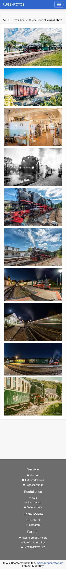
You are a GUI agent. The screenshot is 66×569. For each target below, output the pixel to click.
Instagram (35, 524)
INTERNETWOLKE (34, 547)
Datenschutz (34, 507)
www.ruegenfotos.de (50, 563)
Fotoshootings (34, 484)
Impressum (34, 502)
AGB (34, 497)
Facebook (35, 520)
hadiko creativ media (34, 537)
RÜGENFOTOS (13, 4)
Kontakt (34, 475)
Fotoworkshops (34, 480)
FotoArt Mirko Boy (34, 542)
